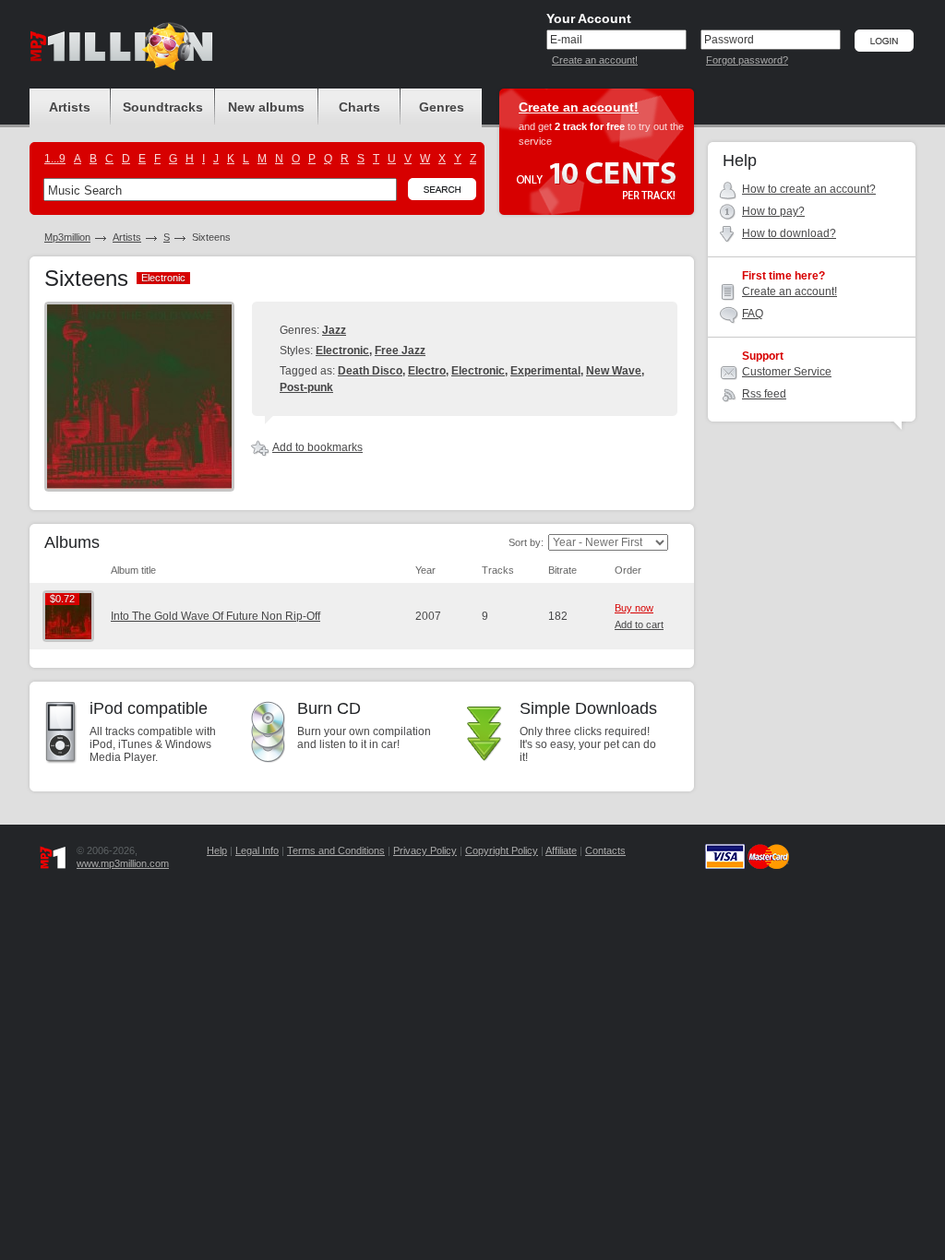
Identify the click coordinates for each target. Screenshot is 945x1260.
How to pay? (773, 211)
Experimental (545, 370)
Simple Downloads (588, 708)
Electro (427, 370)
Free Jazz (400, 350)
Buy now (634, 607)
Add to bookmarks (317, 447)
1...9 (55, 158)
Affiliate (561, 850)
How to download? (789, 233)
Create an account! (595, 59)
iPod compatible (149, 708)
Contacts (605, 850)
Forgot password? (747, 59)
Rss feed (764, 393)
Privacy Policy (425, 850)
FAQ (752, 313)
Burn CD (329, 708)
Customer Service (786, 371)
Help (217, 850)
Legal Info (257, 850)
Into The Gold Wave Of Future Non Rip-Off (215, 616)
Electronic (342, 350)
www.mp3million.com (123, 863)
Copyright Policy (501, 850)
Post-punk (306, 387)
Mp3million (67, 237)
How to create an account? (809, 189)
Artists (127, 237)
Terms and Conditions (336, 850)
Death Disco (370, 370)
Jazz (334, 330)
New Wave (613, 370)
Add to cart (639, 624)
